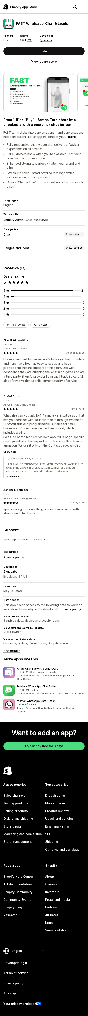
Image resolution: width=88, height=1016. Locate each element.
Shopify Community (17, 892)
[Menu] (82, 7)
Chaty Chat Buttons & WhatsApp (37, 668)
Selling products (15, 811)
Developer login (15, 963)
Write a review (16, 324)
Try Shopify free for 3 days (44, 746)
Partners (51, 907)
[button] (44, 674)
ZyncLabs (46, 40)
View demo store (44, 61)
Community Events (17, 899)
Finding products (15, 803)
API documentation (17, 884)
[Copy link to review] (27, 340)
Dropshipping (55, 795)
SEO (48, 834)
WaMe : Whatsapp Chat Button (36, 701)
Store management (17, 841)
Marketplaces (55, 803)
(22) (29, 40)
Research (10, 915)
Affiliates (52, 915)
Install (44, 51)
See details (11, 651)
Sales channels (14, 795)
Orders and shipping (18, 818)
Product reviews (57, 811)
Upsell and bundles (59, 818)
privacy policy (70, 609)
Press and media (57, 899)
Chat (6, 234)
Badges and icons (16, 248)
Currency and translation (63, 849)
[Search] (75, 7)
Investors (52, 892)
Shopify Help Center (18, 876)
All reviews (41, 324)
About (49, 876)
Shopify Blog (12, 907)
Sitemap (9, 993)
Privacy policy (13, 557)
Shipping (51, 841)
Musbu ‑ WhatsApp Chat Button (37, 686)
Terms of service (15, 973)
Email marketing (57, 826)
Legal (49, 922)
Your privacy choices (18, 1003)
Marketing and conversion (22, 834)
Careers (51, 884)
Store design (12, 826)
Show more (9, 451)
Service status (56, 930)
